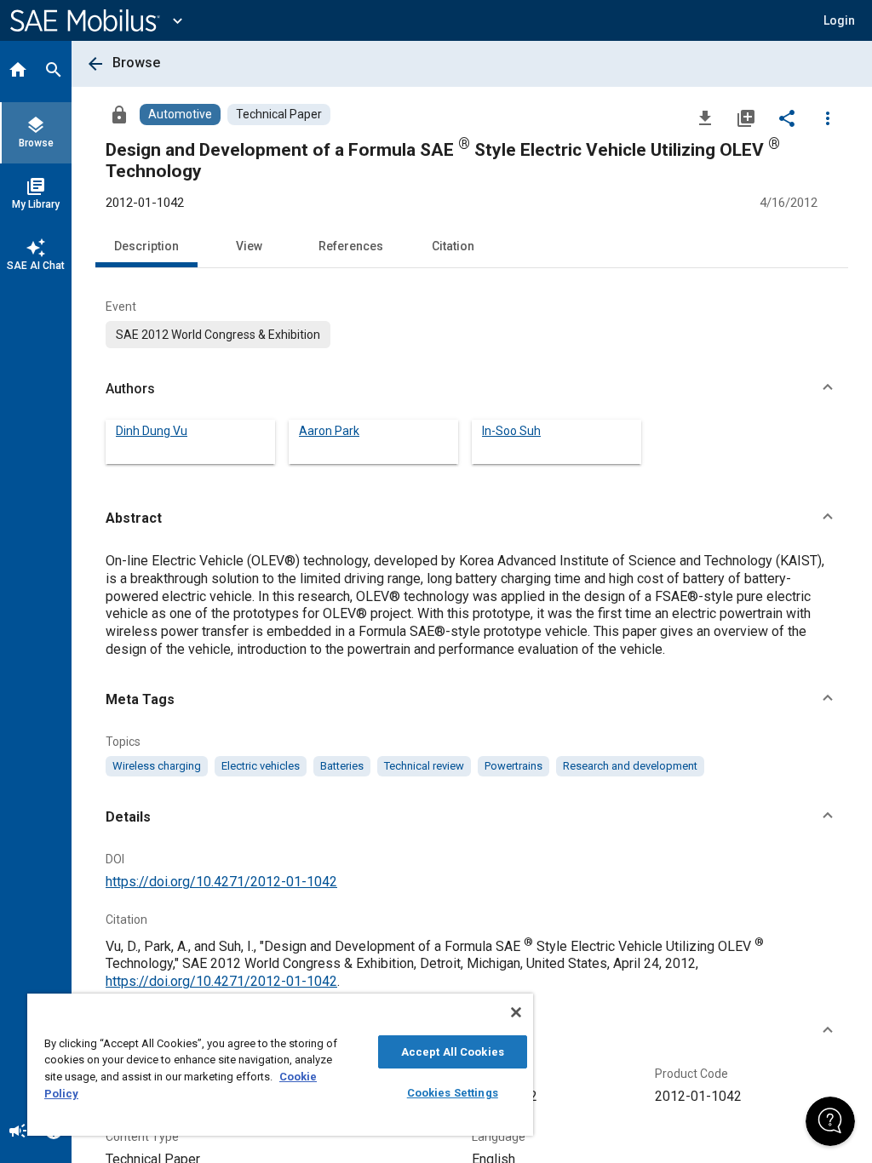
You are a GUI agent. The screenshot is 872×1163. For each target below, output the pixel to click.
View (249, 246)
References (350, 246)
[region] (280, 1065)
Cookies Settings (452, 1092)
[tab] (18, 71)
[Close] (516, 1012)
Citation (453, 246)
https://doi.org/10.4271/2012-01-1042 (221, 882)
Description (146, 246)
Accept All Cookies (452, 1052)
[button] (472, 389)
